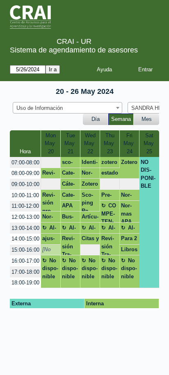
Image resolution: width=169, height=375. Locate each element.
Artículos (90, 218)
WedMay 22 (90, 143)
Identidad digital (90, 163)
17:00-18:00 (25, 272)
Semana (121, 119)
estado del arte (109, 174)
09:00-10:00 (25, 184)
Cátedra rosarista (68, 185)
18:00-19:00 (25, 283)
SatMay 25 (149, 143)
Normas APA (87, 174)
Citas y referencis (90, 239)
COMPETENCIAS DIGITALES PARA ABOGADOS (108, 212)
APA (67, 205)
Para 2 (129, 238)
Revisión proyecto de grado (49, 201)
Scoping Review (87, 201)
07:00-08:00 (25, 162)
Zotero (129, 162)
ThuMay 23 (110, 143)
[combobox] (67, 108)
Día (95, 119)
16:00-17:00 (25, 261)
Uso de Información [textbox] (39, 108)
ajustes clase (48, 239)
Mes (147, 119)
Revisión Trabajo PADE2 (69, 245)
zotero (109, 162)
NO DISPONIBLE (148, 174)
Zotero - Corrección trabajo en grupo (90, 185)
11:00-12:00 (25, 206)
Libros (129, 249)
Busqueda (70, 218)
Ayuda (104, 69)
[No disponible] (50, 250)
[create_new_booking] (50, 162)
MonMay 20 (51, 143)
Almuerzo (50, 229)
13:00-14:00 (25, 228)
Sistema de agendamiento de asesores (74, 50)
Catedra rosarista (68, 174)
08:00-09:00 (25, 173)
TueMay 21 (70, 143)
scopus (67, 163)
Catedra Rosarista (69, 196)
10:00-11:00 (25, 195)
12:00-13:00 (25, 217)
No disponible (50, 268)
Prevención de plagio (109, 196)
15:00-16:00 (25, 250)
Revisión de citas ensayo (49, 174)
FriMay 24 (129, 143)
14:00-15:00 (25, 239)
